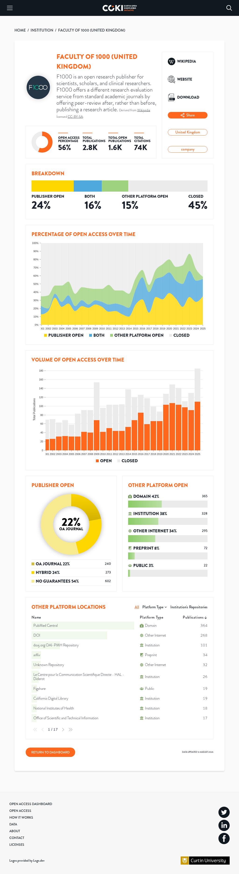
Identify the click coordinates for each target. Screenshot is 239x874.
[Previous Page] (42, 729)
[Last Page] (70, 729)
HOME (20, 30)
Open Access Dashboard (30, 804)
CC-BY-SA (75, 117)
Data (13, 824)
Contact (16, 837)
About (14, 831)
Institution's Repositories (188, 607)
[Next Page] (63, 729)
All (137, 607)
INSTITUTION (42, 30)
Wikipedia (143, 110)
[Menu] (9, 8)
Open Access (20, 810)
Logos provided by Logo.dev (27, 860)
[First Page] (35, 729)
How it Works (21, 817)
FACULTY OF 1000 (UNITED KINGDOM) (91, 30)
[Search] (229, 8)
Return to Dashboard (50, 752)
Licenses (16, 844)
